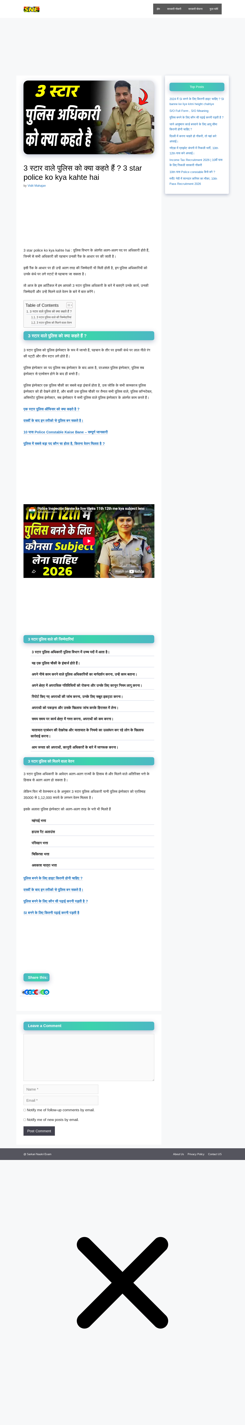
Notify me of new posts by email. (53, 1120)
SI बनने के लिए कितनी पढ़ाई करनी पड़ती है (51, 913)
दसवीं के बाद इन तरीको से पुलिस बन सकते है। (53, 421)
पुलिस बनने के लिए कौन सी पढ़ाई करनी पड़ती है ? (55, 901)
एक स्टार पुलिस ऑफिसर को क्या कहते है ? (51, 409)
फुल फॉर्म (214, 8)
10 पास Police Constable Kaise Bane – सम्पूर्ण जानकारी (65, 432)
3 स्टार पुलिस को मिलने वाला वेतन (54, 322)
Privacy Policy (196, 1154)
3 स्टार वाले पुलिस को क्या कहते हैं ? (51, 311)
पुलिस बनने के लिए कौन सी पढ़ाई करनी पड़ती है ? (196, 117)
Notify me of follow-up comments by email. (61, 1110)
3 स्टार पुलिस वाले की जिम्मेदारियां (54, 317)
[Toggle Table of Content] (68, 305)
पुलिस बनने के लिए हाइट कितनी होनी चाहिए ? (53, 878)
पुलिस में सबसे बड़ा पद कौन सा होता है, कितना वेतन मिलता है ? (64, 444)
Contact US (215, 1154)
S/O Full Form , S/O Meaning (188, 111)
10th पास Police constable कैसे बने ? (192, 172)
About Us (178, 1154)
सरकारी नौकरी (174, 8)
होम (158, 8)
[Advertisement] (122, 45)
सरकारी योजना (195, 8)
